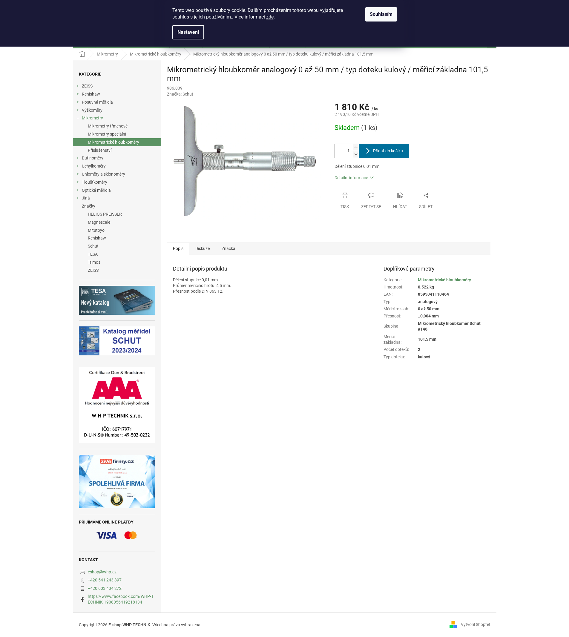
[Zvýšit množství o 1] (356, 147)
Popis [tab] (178, 248)
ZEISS (87, 86)
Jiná (86, 198)
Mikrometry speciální (107, 134)
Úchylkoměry (94, 166)
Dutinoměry (92, 158)
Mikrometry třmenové (108, 126)
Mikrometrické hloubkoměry (113, 142)
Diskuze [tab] (202, 248)
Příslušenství (99, 150)
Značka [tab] (228, 248)
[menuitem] (117, 214)
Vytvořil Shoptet (475, 624)
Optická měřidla (96, 190)
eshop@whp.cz (102, 572)
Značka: (180, 94)
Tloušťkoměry (94, 182)
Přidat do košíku (388, 150)
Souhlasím (381, 14)
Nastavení (188, 32)
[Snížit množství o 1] (356, 154)
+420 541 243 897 (105, 580)
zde (270, 17)
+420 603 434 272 (105, 588)
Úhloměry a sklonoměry (103, 174)
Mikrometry (92, 118)
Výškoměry (92, 110)
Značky (88, 206)
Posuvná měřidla (97, 102)
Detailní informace (351, 177)
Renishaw (91, 94)
